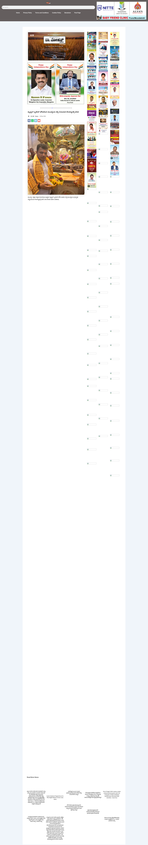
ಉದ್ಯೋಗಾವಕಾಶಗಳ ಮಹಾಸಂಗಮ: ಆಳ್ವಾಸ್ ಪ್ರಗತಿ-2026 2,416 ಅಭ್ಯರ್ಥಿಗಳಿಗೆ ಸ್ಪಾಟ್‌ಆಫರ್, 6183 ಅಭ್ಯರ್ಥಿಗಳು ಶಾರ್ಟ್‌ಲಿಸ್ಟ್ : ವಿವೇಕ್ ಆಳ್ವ (36, 826)
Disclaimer (67, 13)
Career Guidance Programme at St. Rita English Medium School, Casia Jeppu (55, 804)
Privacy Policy (27, 13)
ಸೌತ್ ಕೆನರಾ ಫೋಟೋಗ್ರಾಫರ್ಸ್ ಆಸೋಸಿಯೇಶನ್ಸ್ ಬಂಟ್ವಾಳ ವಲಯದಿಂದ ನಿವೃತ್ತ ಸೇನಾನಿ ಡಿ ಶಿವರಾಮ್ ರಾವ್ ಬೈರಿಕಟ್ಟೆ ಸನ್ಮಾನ (74, 814)
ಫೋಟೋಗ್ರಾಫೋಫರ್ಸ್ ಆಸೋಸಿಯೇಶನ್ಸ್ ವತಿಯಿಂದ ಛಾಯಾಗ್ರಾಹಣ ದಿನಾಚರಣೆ (92, 818)
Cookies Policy (56, 13)
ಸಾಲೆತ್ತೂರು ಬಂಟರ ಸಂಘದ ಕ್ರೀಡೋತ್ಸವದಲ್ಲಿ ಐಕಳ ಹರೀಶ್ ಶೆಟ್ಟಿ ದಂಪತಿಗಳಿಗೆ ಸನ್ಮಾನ (74, 799)
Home (18, 13)
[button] (29, 120)
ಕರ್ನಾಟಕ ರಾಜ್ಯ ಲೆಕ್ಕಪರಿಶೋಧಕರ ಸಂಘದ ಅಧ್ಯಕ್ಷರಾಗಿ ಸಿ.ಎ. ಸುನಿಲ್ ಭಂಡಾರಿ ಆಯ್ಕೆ (111, 826)
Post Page (77, 13)
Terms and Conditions (42, 13)
